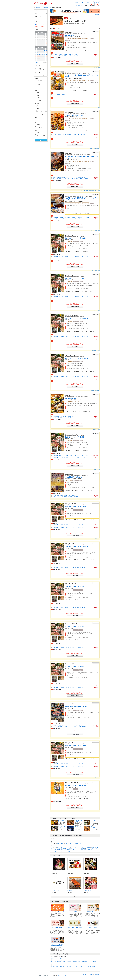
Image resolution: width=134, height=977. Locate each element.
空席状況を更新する (75, 63)
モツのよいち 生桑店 (55, 890)
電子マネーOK (81, 848)
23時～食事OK (57, 849)
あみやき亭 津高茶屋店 (96, 538)
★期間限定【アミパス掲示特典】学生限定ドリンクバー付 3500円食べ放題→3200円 (69, 258)
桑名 (58, 839)
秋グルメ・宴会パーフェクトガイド (57, 911)
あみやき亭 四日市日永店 (96, 350)
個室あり (38, 92)
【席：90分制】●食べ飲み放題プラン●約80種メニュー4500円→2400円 (66, 218)
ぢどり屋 (87, 966)
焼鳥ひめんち (70, 890)
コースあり (39, 86)
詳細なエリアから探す (55, 958)
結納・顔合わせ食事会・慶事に (62, 827)
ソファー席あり (39, 98)
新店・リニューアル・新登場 (94, 827)
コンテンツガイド (86, 2)
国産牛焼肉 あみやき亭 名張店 (74, 278)
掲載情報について (97, 14)
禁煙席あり (88, 847)
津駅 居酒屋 (59, 961)
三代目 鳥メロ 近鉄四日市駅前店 (74, 115)
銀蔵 (90, 966)
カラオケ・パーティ (78, 843)
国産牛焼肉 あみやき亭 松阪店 (74, 666)
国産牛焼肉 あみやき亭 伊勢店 (74, 626)
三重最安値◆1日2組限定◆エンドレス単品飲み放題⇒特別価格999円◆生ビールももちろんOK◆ (71, 217)
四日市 (52, 839)
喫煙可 (38, 108)
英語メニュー (93, 849)
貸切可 (88, 849)
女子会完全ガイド (75, 911)
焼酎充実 (38, 126)
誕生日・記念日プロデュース (57, 927)
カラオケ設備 (83, 849)
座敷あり (38, 95)
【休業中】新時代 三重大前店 (73, 477)
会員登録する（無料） (79, 5)
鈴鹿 (65, 839)
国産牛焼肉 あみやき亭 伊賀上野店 (75, 745)
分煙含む (39, 106)
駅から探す (62, 958)
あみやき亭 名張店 (97, 310)
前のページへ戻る (37, 7)
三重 (50, 7)
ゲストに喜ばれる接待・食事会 (78, 821)
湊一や (64, 966)
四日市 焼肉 (90, 961)
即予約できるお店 (39, 68)
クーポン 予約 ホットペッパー (95, 2)
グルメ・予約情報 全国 (44, 7)
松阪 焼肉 (64, 961)
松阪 (61, 839)
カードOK (38, 132)
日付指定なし (38, 62)
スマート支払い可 (40, 114)
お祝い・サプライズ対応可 (41, 136)
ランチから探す (68, 958)
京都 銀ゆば (94, 966)
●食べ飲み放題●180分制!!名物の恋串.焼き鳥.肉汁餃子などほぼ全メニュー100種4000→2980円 (70, 178)
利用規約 (91, 974)
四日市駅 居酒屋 (82, 963)
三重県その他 (69, 839)
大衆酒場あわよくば (70, 398)
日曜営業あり (39, 134)
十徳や (57, 966)
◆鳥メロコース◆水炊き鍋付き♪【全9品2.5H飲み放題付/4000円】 (65, 137)
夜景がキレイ (69, 849)
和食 (66, 843)
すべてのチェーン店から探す (93, 969)
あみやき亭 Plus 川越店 (96, 737)
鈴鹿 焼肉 (68, 963)
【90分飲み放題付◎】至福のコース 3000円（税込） (63, 417)
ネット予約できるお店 (40, 69)
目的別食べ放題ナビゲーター (92, 911)
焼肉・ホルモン (70, 843)
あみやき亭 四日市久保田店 (95, 390)
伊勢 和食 (64, 963)
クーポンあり (39, 119)
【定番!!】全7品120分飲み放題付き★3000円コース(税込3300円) (65, 54)
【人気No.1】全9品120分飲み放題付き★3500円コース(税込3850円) (66, 55)
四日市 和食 (54, 963)
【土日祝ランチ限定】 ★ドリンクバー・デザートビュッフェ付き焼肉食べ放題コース (69, 725)
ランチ (43, 24)
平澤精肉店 (53, 966)
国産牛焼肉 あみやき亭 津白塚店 (75, 586)
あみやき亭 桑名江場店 (96, 270)
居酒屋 (58, 843)
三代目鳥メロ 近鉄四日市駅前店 (95, 148)
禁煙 (37, 105)
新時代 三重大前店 (97, 498)
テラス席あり (39, 100)
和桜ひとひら (71, 966)
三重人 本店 (54, 870)
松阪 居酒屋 (69, 961)
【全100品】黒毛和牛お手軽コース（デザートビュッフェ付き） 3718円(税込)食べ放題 (69, 726)
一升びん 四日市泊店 (87, 890)
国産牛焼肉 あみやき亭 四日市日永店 (76, 318)
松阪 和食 (95, 961)
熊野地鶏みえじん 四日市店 (88, 870)
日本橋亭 (77, 966)
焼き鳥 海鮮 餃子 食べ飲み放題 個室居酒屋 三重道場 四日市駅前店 (89, 190)
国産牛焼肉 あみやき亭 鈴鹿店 (74, 437)
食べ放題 (38, 84)
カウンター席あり (40, 97)
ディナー (37, 24)
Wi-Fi (73, 851)
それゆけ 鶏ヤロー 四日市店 (95, 107)
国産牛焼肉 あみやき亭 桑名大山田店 (76, 546)
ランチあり (39, 87)
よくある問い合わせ (78, 2)
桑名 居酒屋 (74, 961)
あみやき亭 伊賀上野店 (96, 777)
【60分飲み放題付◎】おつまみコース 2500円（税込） (63, 416)
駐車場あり (68, 851)
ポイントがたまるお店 (40, 75)
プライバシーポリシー (86, 974)
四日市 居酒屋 (53, 961)
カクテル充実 (39, 127)
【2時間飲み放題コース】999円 (59, 94)
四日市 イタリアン (74, 963)
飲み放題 (38, 82)
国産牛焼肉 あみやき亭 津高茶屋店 (75, 506)
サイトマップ (80, 974)
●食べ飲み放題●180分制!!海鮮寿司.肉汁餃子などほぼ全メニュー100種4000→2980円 (69, 177)
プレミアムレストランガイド (92, 927)
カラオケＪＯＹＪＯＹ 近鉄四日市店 (75, 785)
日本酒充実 (39, 124)
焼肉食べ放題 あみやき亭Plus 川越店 (76, 707)
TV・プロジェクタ (76, 849)
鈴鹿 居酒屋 (84, 961)
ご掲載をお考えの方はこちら (61, 975)
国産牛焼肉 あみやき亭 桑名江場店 (75, 238)
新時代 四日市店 (69, 35)
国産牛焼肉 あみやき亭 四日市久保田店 (77, 358)
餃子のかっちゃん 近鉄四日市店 (95, 230)
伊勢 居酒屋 (59, 963)
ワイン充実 (92, 848)
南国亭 (61, 966)
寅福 (67, 966)
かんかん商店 (82, 966)
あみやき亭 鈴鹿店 (97, 469)
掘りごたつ (39, 94)
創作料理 (62, 843)
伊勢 (55, 839)
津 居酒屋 (79, 961)
